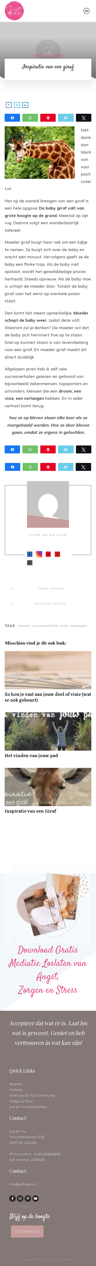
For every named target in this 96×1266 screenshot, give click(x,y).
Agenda (16, 1084)
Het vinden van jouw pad (48, 737)
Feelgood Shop (21, 1101)
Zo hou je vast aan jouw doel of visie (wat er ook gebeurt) (48, 679)
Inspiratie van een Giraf (48, 793)
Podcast (16, 1090)
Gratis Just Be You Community (32, 1095)
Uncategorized (48, 55)
